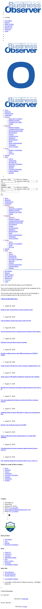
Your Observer (9, 572)
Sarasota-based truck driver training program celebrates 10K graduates (21, 331)
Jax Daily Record (10, 574)
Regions (7, 117)
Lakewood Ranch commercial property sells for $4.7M (16, 320)
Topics (7, 148)
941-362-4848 (13, 508)
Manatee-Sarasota (14, 120)
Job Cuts (11, 153)
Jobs (6, 559)
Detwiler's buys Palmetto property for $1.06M (13, 425)
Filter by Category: (22, 179)
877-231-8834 (13, 511)
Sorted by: (4, 179)
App (6, 541)
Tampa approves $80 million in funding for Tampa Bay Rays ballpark (20, 376)
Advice (11, 159)
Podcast (7, 22)
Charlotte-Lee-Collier (15, 122)
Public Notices (9, 24)
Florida (11, 124)
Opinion (11, 167)
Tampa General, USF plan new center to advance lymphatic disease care (20, 365)
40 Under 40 (9, 26)
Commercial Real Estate (16, 129)
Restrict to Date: (22, 181)
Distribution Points (10, 557)
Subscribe (8, 29)
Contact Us (8, 554)
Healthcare (12, 138)
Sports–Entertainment (15, 143)
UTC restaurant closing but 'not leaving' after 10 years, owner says (19, 460)
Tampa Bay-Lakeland (15, 119)
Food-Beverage (13, 136)
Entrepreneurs (9, 113)
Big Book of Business (15, 164)
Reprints (11, 173)
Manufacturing (13, 140)
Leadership (8, 115)
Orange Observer (10, 575)
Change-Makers (13, 171)
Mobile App (8, 28)
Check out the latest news (9, 299)
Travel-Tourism (13, 146)
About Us (8, 552)
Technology (12, 145)
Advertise (8, 556)
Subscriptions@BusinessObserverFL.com (17, 509)
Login (6, 31)
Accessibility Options (11, 564)
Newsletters (8, 21)
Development (13, 133)
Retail (10, 141)
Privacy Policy (9, 561)
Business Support (14, 127)
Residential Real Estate (16, 131)
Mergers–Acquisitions (15, 150)
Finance (11, 134)
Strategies (8, 112)
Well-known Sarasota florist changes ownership (14, 342)
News (6, 110)
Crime (10, 152)
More (6, 157)
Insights (7, 155)
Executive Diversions (15, 169)
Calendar (7, 477)
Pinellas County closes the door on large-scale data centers (17, 309)
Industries (8, 126)
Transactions (12, 160)
